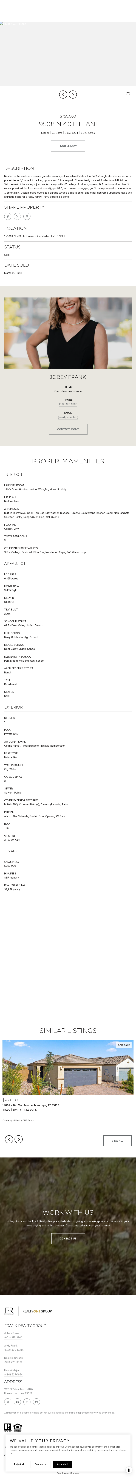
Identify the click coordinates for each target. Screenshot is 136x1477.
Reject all (19, 1464)
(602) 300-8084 (14, 1349)
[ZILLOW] (17, 1401)
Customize (40, 1464)
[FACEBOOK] (26, 1401)
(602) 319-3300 (68, 404)
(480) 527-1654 (13, 1374)
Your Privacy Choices (68, 1473)
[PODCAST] (7, 1401)
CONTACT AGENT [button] (68, 429)
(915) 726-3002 (13, 1362)
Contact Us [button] (68, 1238)
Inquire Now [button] (68, 145)
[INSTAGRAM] (36, 1401)
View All (117, 1140)
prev (63, 94)
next (73, 94)
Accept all (62, 1464)
